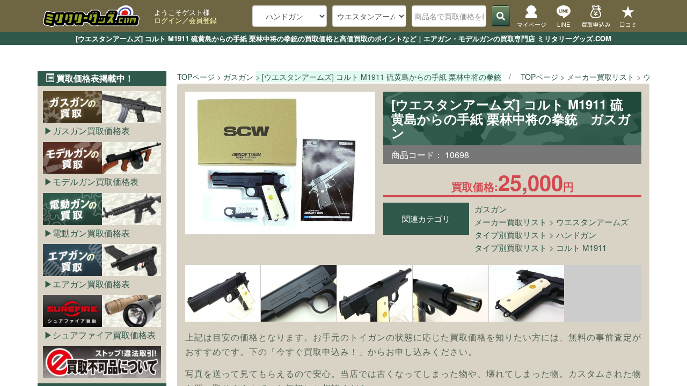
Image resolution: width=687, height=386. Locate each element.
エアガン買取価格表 (91, 284)
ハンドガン (576, 234)
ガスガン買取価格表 (91, 130)
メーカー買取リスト (510, 221)
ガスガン (490, 208)
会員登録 (203, 20)
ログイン (168, 20)
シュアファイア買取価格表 (104, 335)
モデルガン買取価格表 (95, 181)
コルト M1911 (581, 247)
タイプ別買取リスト (510, 234)
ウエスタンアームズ (592, 221)
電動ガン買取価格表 (91, 233)
